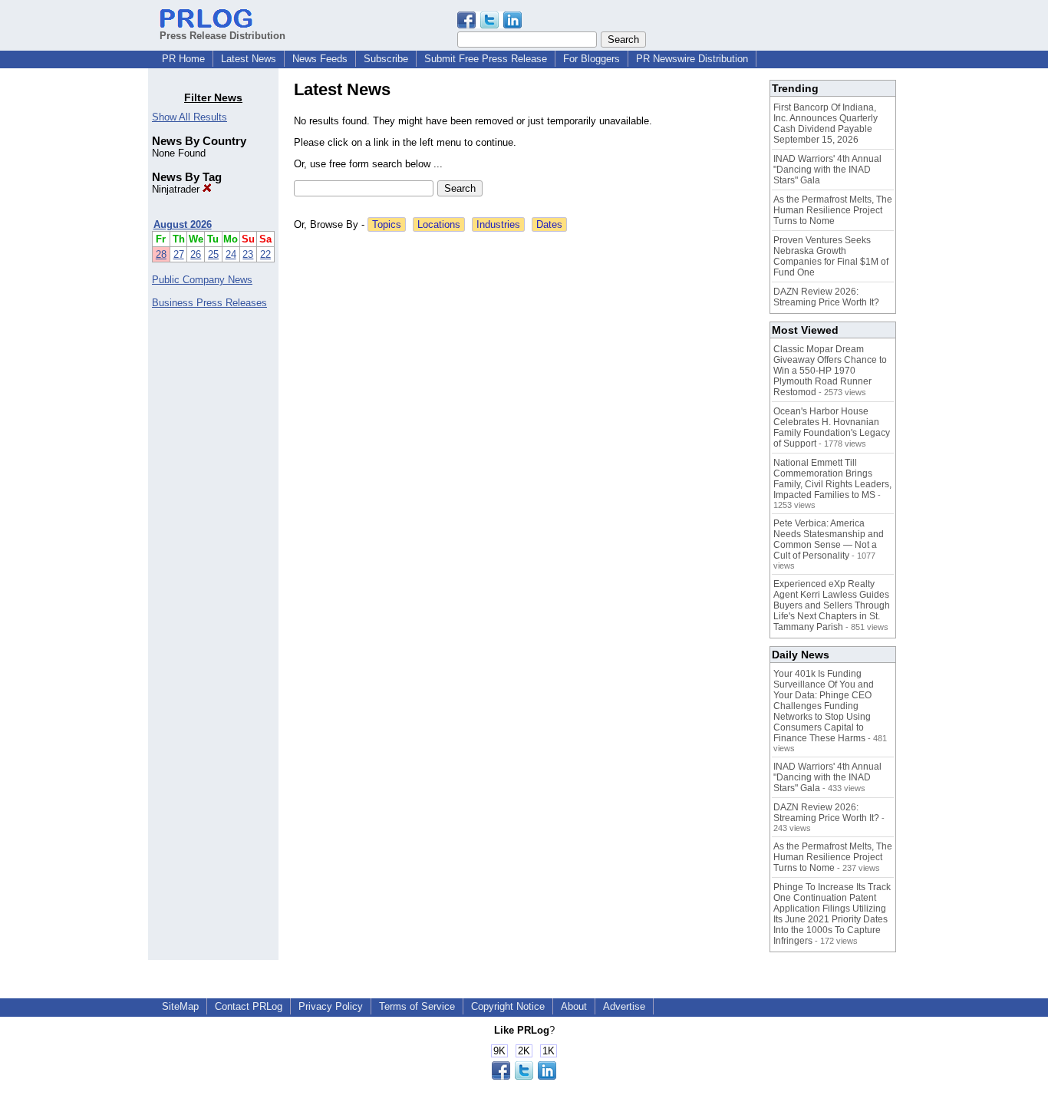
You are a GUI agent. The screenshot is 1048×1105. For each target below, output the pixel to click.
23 (247, 254)
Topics (386, 224)
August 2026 (182, 224)
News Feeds (320, 58)
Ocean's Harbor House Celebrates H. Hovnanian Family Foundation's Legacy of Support (831, 427)
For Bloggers (591, 58)
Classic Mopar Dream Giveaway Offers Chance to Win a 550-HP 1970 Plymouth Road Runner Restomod (830, 370)
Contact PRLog (248, 1006)
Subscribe (386, 58)
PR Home (183, 58)
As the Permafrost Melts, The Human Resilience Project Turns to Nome (832, 210)
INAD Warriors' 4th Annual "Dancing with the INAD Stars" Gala (827, 169)
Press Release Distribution (222, 35)
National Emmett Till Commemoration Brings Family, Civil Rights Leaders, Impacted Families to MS (832, 478)
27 (178, 254)
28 (161, 254)
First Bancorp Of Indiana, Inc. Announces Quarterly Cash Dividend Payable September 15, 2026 (825, 123)
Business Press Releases (209, 302)
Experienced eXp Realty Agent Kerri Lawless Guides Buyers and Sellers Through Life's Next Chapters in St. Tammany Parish (831, 605)
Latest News (248, 58)
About (574, 1006)
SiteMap (180, 1006)
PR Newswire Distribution (692, 58)
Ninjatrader (177, 189)
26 (195, 254)
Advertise (624, 1006)
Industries (498, 224)
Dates (549, 224)
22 (265, 254)
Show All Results (189, 117)
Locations (438, 224)
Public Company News (202, 279)
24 (231, 254)
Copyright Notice (508, 1006)
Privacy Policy (330, 1006)
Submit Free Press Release (485, 58)
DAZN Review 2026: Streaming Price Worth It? (826, 297)
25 (213, 254)
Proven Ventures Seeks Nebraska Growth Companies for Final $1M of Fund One (830, 256)
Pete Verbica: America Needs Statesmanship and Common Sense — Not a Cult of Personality (828, 539)
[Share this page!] (489, 25)
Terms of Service (417, 1006)
